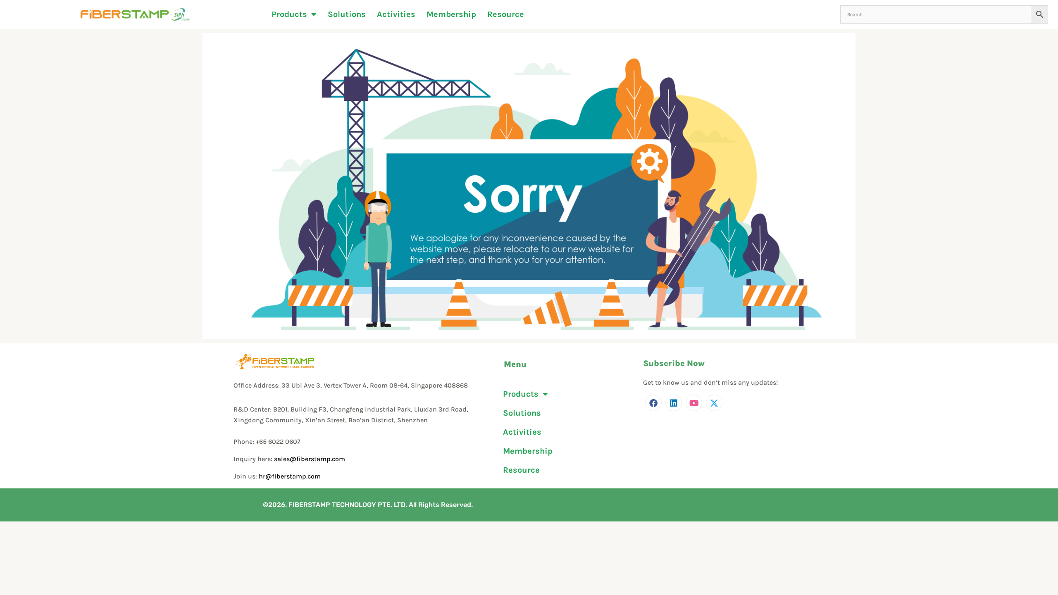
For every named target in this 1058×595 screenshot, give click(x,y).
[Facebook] (653, 403)
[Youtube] (694, 403)
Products (289, 14)
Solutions (347, 14)
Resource (505, 14)
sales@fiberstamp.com (309, 459)
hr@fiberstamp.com (290, 476)
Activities (396, 14)
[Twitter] (714, 403)
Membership (451, 14)
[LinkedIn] (673, 403)
